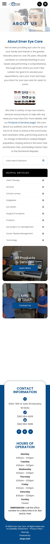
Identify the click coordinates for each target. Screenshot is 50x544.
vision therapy (13, 180)
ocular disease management (19, 233)
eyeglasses (11, 200)
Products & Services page (21, 122)
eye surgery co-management (19, 227)
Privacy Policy (36, 528)
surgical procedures (15, 213)
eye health (11, 207)
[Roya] (25, 539)
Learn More (25, 268)
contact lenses (13, 193)
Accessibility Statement (17, 528)
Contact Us (25, 305)
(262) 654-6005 (25, 416)
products (10, 220)
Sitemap (25, 532)
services (10, 187)
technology (11, 240)
